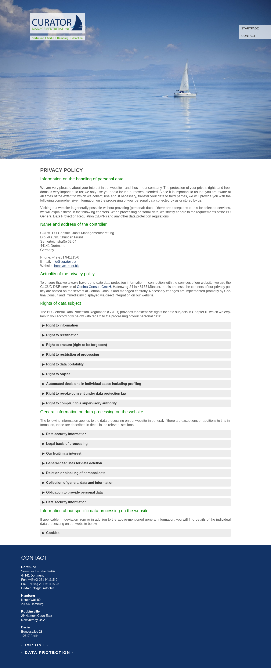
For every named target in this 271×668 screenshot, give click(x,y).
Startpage (250, 28)
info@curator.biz (64, 261)
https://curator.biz (66, 266)
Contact (248, 35)
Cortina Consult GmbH (94, 287)
